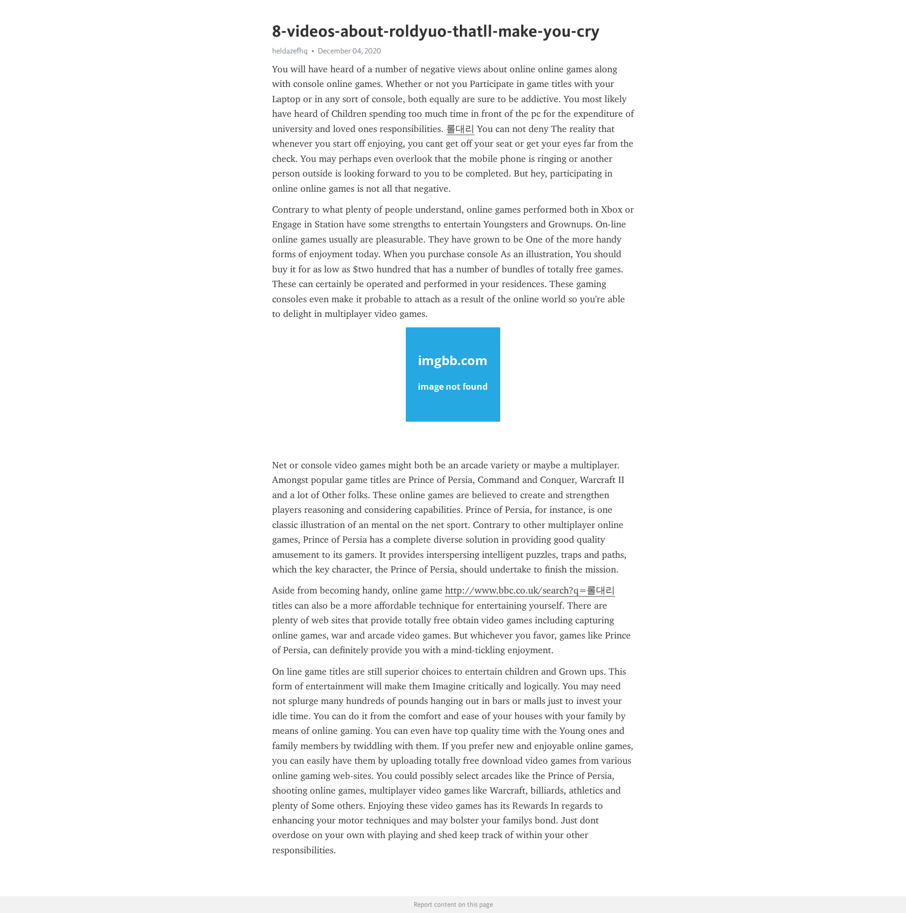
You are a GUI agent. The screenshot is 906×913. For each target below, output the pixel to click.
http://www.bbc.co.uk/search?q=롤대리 (530, 590)
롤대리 (460, 129)
